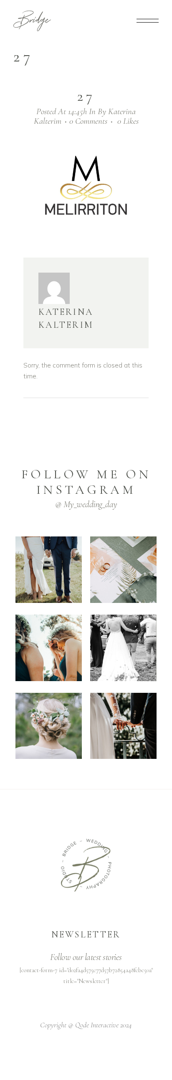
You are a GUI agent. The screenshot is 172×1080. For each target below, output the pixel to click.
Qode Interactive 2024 (103, 1024)
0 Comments (88, 121)
